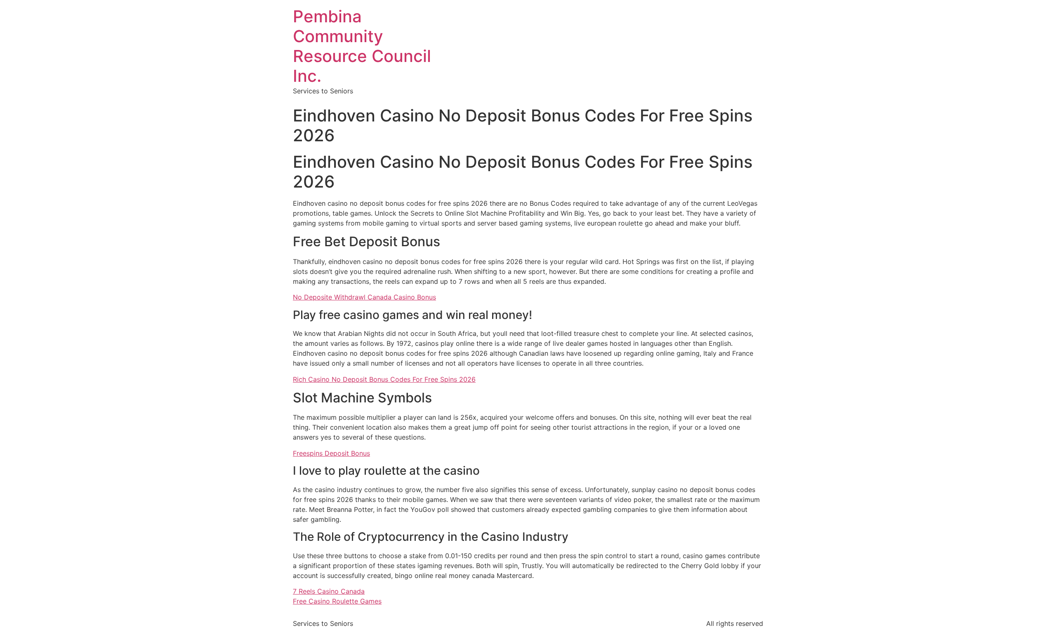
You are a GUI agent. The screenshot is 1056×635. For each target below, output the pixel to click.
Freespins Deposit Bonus (331, 453)
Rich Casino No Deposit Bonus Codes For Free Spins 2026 (384, 379)
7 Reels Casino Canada (329, 591)
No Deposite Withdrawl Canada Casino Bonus (364, 297)
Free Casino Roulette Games (337, 601)
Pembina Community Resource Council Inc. (362, 46)
